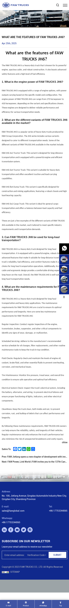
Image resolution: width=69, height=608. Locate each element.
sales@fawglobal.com (13, 510)
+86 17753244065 (58, 510)
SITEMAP (15, 571)
